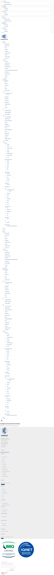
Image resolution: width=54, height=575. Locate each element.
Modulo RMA (6, 14)
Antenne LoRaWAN (7, 114)
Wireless (4, 59)
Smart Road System (7, 118)
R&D (3, 115)
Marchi (4, 141)
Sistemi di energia (7, 224)
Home (4, 41)
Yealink (8, 195)
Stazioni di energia (7, 73)
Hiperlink (6, 61)
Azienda (4, 42)
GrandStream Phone (7, 104)
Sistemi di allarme (7, 186)
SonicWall (8, 184)
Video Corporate (7, 45)
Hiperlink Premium (7, 252)
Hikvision (6, 81)
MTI (7, 207)
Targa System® (9, 175)
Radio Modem (7, 124)
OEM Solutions (7, 324)
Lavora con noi (7, 58)
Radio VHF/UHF (7, 217)
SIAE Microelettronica (10, 153)
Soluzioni (6, 54)
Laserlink (6, 136)
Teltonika (8, 151)
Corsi (3, 227)
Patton (8, 200)
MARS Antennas (9, 211)
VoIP (5, 188)
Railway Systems (7, 133)
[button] (1, 419)
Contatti (4, 229)
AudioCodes (6, 98)
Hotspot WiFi (6, 68)
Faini (7, 404)
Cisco (7, 386)
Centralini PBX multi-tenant (8, 93)
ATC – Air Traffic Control (8, 116)
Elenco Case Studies (7, 2)
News (3, 16)
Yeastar (8, 94)
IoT (3, 109)
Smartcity (6, 122)
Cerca (2, 420)
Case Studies (4, 1)
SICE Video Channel (7, 56)
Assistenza (4, 11)
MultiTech (8, 222)
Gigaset (6, 107)
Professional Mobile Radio (8, 129)
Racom (8, 218)
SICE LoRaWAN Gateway (8, 110)
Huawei (8, 160)
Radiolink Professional (8, 138)
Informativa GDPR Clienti (10, 570)
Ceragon (8, 149)
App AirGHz (4, 5)
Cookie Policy (12, 569)
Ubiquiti (6, 88)
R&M (7, 357)
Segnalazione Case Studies (7, 4)
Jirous (8, 213)
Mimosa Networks (9, 155)
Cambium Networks (9, 337)
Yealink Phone (7, 96)
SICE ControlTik (7, 261)
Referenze (6, 49)
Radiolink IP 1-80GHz (7, 66)
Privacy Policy (12, 568)
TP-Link (8, 157)
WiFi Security (6, 140)
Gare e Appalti (6, 26)
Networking (4, 268)
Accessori (6, 75)
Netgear (8, 166)
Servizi (6, 47)
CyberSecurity (7, 372)
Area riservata (6, 8)
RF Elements (8, 209)
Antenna (6, 77)
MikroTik (8, 146)
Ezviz (5, 86)
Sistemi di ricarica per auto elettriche (12, 225)
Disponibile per (3, 531)
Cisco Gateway (7, 100)
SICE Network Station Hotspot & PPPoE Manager (11, 70)
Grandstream (8, 198)
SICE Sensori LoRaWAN (8, 112)
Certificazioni (6, 51)
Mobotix (6, 83)
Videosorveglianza (5, 80)
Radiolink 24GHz (7, 64)
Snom (8, 202)
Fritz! (7, 169)
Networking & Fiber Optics (8, 159)
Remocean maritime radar (8, 120)
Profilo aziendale (7, 233)
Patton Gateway (7, 102)
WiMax (6, 131)
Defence (6, 127)
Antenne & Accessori (7, 206)
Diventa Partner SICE (7, 242)
